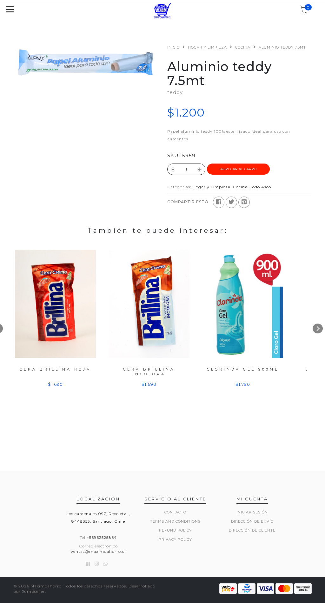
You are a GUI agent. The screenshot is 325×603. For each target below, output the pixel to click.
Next (318, 329)
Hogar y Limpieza (207, 47)
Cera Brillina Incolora (149, 371)
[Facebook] (218, 202)
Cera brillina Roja (55, 369)
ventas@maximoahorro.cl (98, 551)
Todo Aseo (260, 186)
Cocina (242, 47)
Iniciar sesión (252, 512)
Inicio (173, 47)
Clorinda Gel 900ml (243, 369)
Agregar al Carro (238, 169)
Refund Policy (175, 530)
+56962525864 (102, 537)
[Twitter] (231, 202)
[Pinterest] (244, 202)
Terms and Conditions (175, 521)
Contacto (175, 512)
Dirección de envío (252, 521)
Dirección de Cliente (252, 530)
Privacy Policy (175, 539)
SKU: (173, 155)
